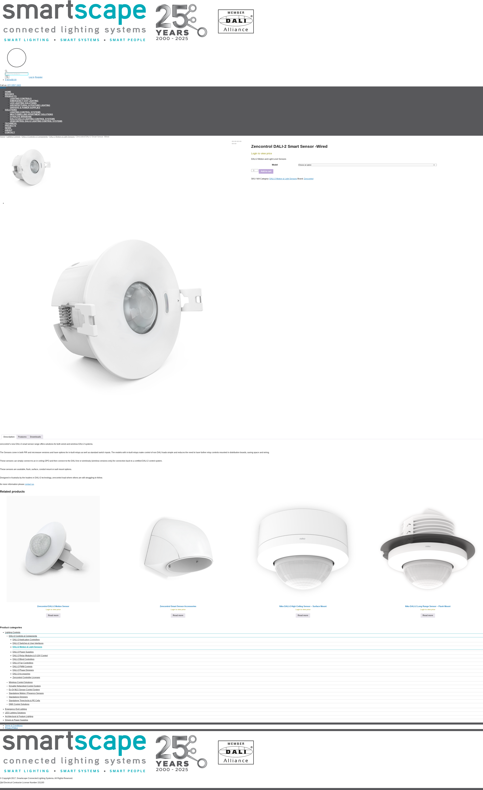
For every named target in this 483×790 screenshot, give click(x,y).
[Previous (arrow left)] (233, 143)
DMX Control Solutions (19, 704)
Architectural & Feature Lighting (30, 105)
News (8, 128)
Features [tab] (22, 437)
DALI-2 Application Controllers (26, 640)
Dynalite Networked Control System (25, 686)
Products (11, 96)
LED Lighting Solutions (23, 103)
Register (39, 77)
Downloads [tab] (35, 437)
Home (8, 92)
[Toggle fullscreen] (238, 141)
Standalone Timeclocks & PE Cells (24, 701)
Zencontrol (308, 179)
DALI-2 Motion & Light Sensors (62, 137)
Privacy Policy (11, 728)
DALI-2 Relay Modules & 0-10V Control (30, 656)
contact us (29, 484)
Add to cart (266, 171)
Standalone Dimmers (18, 697)
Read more (53, 615)
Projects (10, 126)
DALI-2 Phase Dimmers (23, 670)
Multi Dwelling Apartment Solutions (31, 114)
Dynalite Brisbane (21, 117)
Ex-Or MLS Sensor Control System (24, 690)
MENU (3, 87)
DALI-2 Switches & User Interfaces (28, 643)
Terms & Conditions (14, 726)
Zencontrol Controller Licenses (26, 677)
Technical (11, 123)
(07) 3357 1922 (14, 85)
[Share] (235, 141)
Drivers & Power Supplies (25, 108)
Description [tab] (9, 437)
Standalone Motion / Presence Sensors (26, 693)
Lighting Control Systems (25, 112)
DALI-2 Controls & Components (35, 137)
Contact (10, 132)
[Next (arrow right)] (235, 143)
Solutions (11, 110)
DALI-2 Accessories (21, 674)
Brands (9, 94)
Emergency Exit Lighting (24, 101)
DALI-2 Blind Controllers (23, 659)
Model (275, 165)
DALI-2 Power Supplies (23, 652)
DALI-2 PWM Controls (22, 666)
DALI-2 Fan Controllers (23, 663)
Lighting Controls (21, 99)
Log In (31, 77)
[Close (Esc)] (233, 141)
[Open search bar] (6, 71)
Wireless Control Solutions (21, 682)
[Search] (7, 77)
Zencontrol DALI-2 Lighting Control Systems (36, 121)
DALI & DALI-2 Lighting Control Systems (32, 119)
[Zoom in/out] (240, 141)
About (8, 130)
